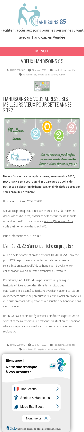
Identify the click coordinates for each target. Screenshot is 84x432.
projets (41, 74)
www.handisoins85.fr (36, 226)
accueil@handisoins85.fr (58, 221)
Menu (48, 51)
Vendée (54, 74)
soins (47, 74)
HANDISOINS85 (17, 70)
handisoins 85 (29, 74)
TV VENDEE (37, 236)
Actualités (70, 70)
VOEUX (62, 74)
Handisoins (59, 70)
